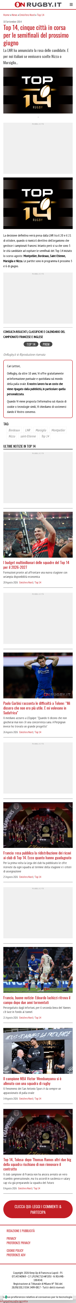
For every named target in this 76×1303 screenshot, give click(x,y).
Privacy (11, 1238)
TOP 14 (31, 344)
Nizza (11, 436)
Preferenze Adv (16, 1255)
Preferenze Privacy (18, 1243)
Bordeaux (14, 430)
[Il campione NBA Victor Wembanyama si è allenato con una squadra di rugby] (38, 1051)
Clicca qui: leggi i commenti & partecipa (38, 1209)
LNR (27, 430)
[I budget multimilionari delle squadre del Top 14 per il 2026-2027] (38, 535)
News (14, 15)
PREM (46, 344)
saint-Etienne (28, 436)
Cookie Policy (15, 1250)
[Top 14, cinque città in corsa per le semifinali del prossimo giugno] (38, 91)
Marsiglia (40, 430)
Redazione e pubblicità (21, 1231)
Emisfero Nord (27, 15)
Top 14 (40, 15)
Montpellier (58, 430)
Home (6, 15)
